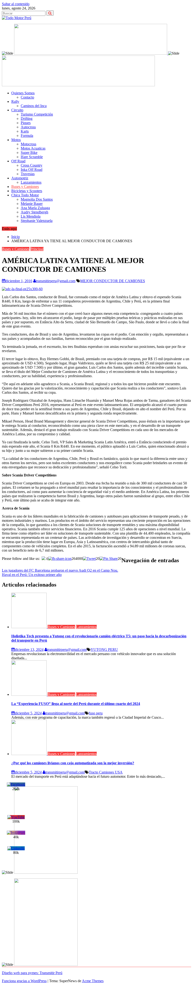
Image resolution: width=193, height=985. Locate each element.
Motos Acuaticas (33, 148)
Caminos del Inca (34, 106)
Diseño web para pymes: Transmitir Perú (32, 973)
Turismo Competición (37, 114)
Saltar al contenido (15, 4)
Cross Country (31, 165)
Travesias (28, 174)
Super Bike (29, 153)
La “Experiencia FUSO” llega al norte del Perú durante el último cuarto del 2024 (75, 704)
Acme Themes (93, 981)
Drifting (26, 119)
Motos (16, 140)
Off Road (18, 161)
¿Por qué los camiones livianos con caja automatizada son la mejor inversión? (72, 763)
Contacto (27, 97)
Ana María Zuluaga (35, 208)
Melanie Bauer (32, 204)
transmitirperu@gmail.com (55, 281)
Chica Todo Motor (25, 195)
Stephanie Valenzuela (36, 221)
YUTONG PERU (104, 650)
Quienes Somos (23, 93)
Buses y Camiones (25, 187)
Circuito (17, 110)
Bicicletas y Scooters (26, 191)
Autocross (28, 127)
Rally (15, 101)
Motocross (28, 144)
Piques (26, 123)
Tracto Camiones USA (106, 772)
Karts (25, 131)
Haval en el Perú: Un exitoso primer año (32, 575)
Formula (27, 136)
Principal (37, 249)
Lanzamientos (31, 182)
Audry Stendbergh (34, 212)
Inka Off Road (31, 170)
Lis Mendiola (30, 216)
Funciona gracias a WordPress (24, 981)
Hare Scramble (32, 157)
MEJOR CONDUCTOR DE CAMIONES (112, 281)
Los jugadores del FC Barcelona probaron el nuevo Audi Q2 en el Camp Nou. (60, 570)
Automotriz (19, 178)
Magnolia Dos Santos (37, 199)
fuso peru (96, 713)
